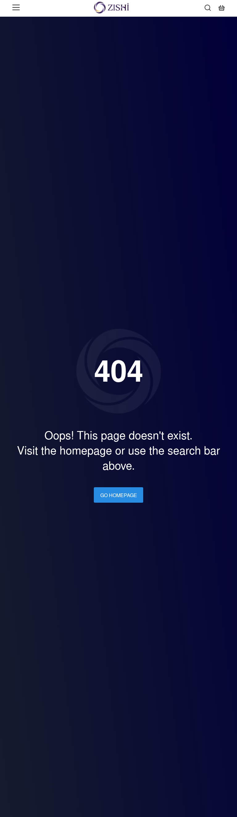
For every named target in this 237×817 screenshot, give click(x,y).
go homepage (118, 495)
